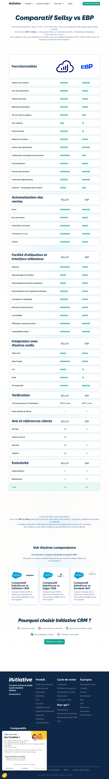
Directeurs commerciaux (67, 713)
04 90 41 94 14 (14, 694)
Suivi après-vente (64, 700)
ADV (59, 721)
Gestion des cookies (81, 770)
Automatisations (42, 723)
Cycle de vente (42, 688)
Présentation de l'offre (66, 692)
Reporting (40, 719)
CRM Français (85, 715)
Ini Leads (39, 703)
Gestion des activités (44, 684)
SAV (37, 700)
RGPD (66, 770)
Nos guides (84, 711)
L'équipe (83, 688)
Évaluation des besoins (66, 688)
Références (84, 707)
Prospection (62, 684)
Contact (83, 692)
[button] (29, 3)
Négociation (62, 696)
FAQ (81, 703)
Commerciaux (62, 710)
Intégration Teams (43, 707)
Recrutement (85, 696)
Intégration (40, 715)
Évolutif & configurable (45, 711)
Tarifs (70, 4)
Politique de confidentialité (49, 770)
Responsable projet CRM (67, 717)
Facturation (40, 692)
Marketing (40, 696)
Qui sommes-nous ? (88, 684)
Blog (82, 700)
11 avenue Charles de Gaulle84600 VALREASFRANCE (20, 688)
